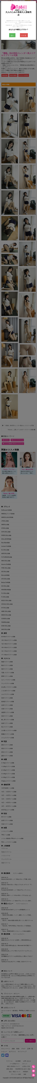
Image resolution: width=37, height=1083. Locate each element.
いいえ (23, 35)
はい (12, 35)
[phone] (33, 1066)
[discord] (33, 1075)
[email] (33, 1071)
